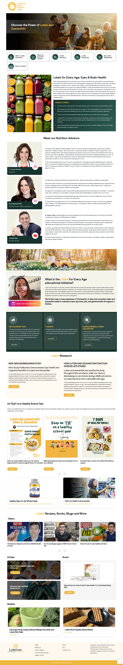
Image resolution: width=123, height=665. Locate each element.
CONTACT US (66, 650)
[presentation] (59, 474)
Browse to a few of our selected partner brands (78, 504)
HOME (36, 645)
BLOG (64, 645)
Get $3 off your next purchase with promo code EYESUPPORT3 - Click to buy (31, 504)
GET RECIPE (13, 635)
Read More (12, 469)
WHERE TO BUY (39, 655)
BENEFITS (38, 647)
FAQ (64, 647)
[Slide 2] (63, 48)
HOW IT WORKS (39, 650)
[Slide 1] (60, 48)
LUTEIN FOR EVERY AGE (42, 653)
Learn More (14, 344)
